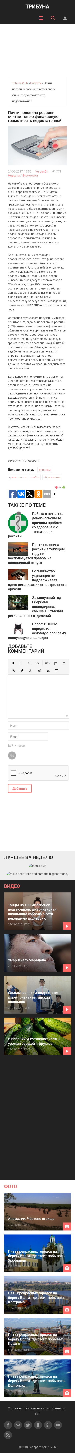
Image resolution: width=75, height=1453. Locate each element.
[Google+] (48, 1425)
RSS (36, 1414)
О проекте (15, 1408)
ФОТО (10, 1186)
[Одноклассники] (38, 1425)
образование (52, 477)
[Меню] (41, 18)
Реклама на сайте (36, 1408)
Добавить (19, 788)
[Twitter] (28, 1425)
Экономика (30, 175)
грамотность (17, 477)
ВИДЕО (12, 886)
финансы (45, 470)
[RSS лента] (8, 1435)
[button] (12, 663)
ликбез (34, 477)
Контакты (58, 1408)
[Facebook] (8, 1425)
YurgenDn (41, 171)
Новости (14, 175)
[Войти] (65, 18)
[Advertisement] (37, 49)
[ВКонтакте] (18, 1425)
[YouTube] (58, 1425)
